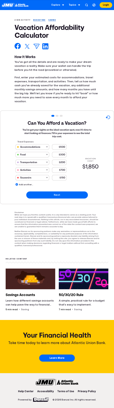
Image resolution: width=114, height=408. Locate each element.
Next (57, 195)
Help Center (26, 391)
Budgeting (40, 20)
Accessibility (45, 391)
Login (105, 4)
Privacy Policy (87, 391)
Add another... (20, 185)
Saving (54, 20)
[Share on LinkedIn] (45, 47)
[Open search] (86, 5)
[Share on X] (27, 47)
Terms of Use (65, 391)
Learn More (57, 358)
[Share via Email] (36, 46)
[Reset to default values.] (108, 118)
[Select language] (93, 5)
